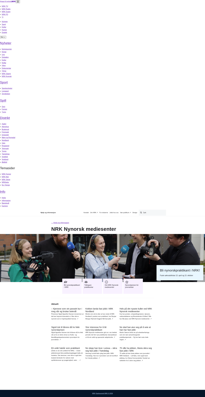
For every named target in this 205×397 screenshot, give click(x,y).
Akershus (5, 127)
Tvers (4, 112)
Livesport (5, 91)
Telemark (5, 148)
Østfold (4, 162)
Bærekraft (5, 203)
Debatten (5, 57)
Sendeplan (6, 94)
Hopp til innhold (6, 1)
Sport (4, 24)
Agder (4, 124)
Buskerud (5, 129)
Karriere (5, 206)
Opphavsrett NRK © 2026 (104, 393)
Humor (4, 30)
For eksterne (103, 212)
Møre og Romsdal (8, 137)
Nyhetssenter (7, 49)
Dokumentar (6, 68)
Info (2, 191)
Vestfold (5, 157)
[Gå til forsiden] (14, 1)
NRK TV (5, 6)
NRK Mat (5, 177)
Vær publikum (124, 212)
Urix (3, 55)
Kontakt (86, 212)
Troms (4, 151)
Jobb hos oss (114, 212)
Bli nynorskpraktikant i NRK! (180, 270)
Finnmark (5, 132)
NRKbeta (5, 182)
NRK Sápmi (6, 74)
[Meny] (18, 1)
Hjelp (4, 198)
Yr (2, 17)
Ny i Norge (6, 185)
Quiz (3, 106)
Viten (4, 65)
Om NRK (93, 212)
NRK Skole (6, 180)
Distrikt (4, 32)
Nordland (5, 140)
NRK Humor (6, 174)
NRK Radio (6, 9)
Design (135, 212)
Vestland (5, 159)
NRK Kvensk (7, 76)
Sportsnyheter (7, 88)
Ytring (4, 71)
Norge (4, 52)
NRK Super (6, 12)
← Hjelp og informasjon (60, 223)
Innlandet (5, 135)
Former (4, 109)
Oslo (3, 143)
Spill (3, 100)
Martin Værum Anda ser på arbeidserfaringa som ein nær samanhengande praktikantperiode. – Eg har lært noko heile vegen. (135, 333)
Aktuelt (55, 304)
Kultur (4, 27)
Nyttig (4, 63)
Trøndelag (6, 154)
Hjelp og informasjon (48, 212)
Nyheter (5, 22)
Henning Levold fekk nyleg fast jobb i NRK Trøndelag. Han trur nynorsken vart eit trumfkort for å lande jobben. (101, 353)
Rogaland (5, 146)
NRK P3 (5, 14)
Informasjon (6, 200)
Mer (2, 37)
